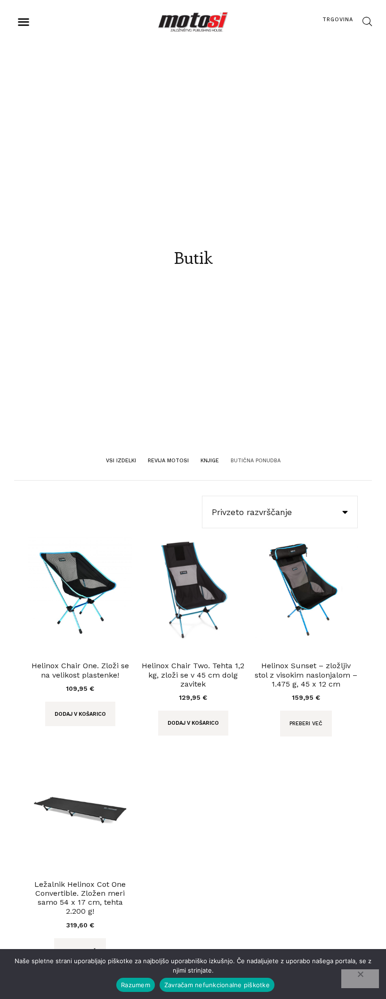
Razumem (135, 985)
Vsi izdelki (121, 461)
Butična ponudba (256, 461)
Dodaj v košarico (80, 714)
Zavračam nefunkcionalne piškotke (217, 985)
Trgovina (337, 19)
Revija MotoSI (168, 461)
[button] (23, 22)
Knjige (210, 461)
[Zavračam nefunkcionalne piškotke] (360, 978)
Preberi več (306, 724)
